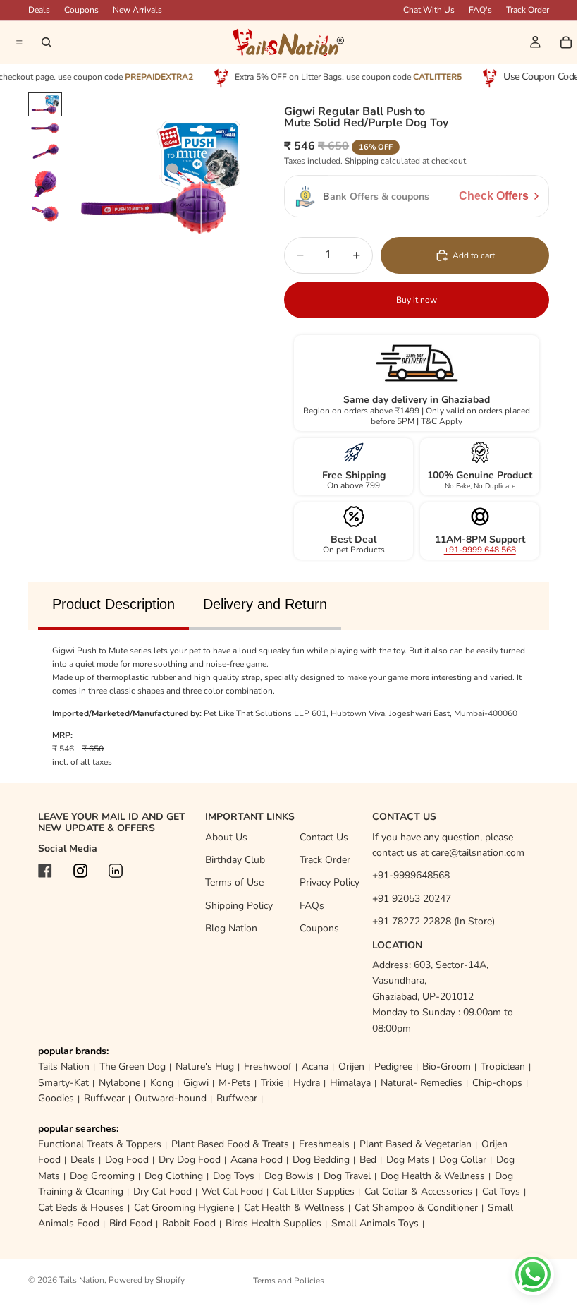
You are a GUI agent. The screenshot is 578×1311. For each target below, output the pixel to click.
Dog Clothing (173, 1176)
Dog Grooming (102, 1176)
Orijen (351, 1066)
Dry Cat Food (162, 1191)
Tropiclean (503, 1066)
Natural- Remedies (421, 1082)
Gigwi (196, 1082)
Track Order (527, 10)
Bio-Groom (446, 1066)
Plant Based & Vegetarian (415, 1144)
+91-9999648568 (411, 875)
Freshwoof (268, 1066)
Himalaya (350, 1082)
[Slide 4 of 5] (45, 182)
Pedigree (393, 1066)
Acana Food (256, 1159)
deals (39, 10)
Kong (161, 1082)
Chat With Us (429, 10)
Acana (315, 1066)
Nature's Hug (205, 1066)
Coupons (81, 10)
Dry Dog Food (190, 1159)
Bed (367, 1159)
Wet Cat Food (232, 1191)
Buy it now (416, 300)
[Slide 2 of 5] (45, 128)
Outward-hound (171, 1098)
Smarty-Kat (63, 1082)
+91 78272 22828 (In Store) (433, 921)
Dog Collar (462, 1159)
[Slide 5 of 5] (45, 213)
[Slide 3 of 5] (45, 152)
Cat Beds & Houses (81, 1207)
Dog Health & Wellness (433, 1176)
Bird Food (130, 1223)
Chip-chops (497, 1082)
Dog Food (127, 1159)
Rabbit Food (189, 1223)
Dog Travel (347, 1176)
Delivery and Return (265, 604)
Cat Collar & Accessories (418, 1191)
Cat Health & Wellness (294, 1207)
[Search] (46, 42)
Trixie (272, 1082)
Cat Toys (501, 1191)
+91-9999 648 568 (480, 549)
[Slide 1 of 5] (45, 105)
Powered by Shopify (147, 1280)
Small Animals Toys (375, 1223)
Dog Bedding (321, 1159)
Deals (82, 1159)
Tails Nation (64, 1066)
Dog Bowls (289, 1176)
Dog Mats (407, 1159)
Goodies (56, 1098)
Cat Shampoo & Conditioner (416, 1207)
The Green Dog (132, 1066)
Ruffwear (104, 1098)
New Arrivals (137, 10)
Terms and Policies (288, 1280)
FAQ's (480, 10)
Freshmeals (324, 1144)
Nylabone (119, 1082)
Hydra (306, 1082)
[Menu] (17, 42)
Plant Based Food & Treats (230, 1144)
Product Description (113, 604)
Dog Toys (233, 1176)
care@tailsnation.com (477, 852)
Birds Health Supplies (273, 1223)
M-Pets (235, 1082)
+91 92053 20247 (411, 898)
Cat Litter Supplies (314, 1191)
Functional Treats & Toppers (99, 1144)
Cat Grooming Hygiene (184, 1207)
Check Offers (494, 196)
